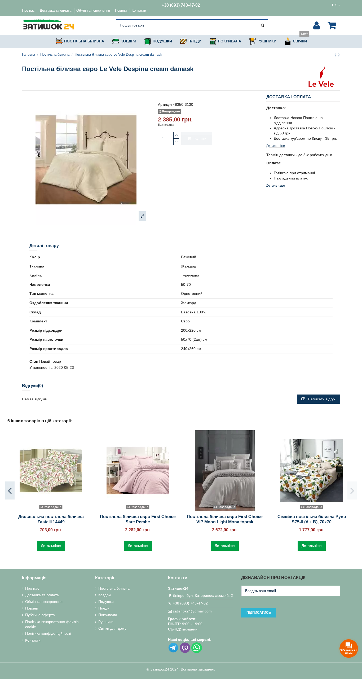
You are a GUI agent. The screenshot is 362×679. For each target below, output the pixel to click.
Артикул (165, 104)
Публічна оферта (40, 615)
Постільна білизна (114, 588)
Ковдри (104, 595)
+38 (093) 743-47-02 (181, 5)
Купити (200, 138)
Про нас (29, 10)
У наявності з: (41, 367)
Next (352, 490)
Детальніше (275, 146)
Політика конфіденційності (48, 633)
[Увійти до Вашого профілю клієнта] (317, 25)
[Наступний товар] (339, 55)
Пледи (103, 608)
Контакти (139, 10)
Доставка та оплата (56, 10)
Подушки (106, 601)
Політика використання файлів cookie (51, 624)
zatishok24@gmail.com (192, 611)
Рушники (105, 622)
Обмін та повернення (93, 10)
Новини (121, 10)
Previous (10, 490)
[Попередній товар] (336, 55)
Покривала (107, 615)
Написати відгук (321, 399)
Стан (33, 361)
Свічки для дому (112, 628)
